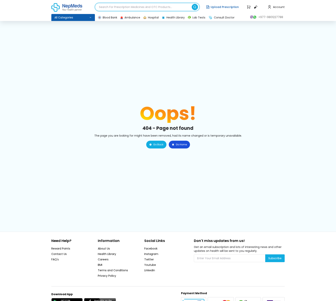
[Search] (196, 6)
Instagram (151, 254)
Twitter (149, 259)
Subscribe (275, 258)
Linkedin (149, 270)
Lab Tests (198, 17)
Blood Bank (110, 17)
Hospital (153, 17)
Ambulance (132, 17)
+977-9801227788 (270, 17)
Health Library (175, 17)
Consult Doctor (224, 17)
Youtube (150, 265)
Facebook (151, 248)
